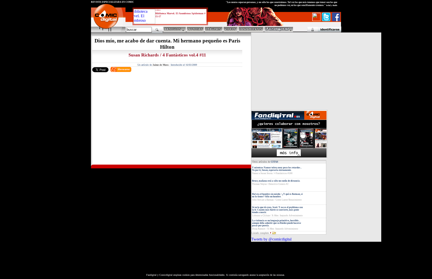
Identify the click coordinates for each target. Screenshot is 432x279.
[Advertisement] (138, 125)
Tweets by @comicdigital (271, 239)
